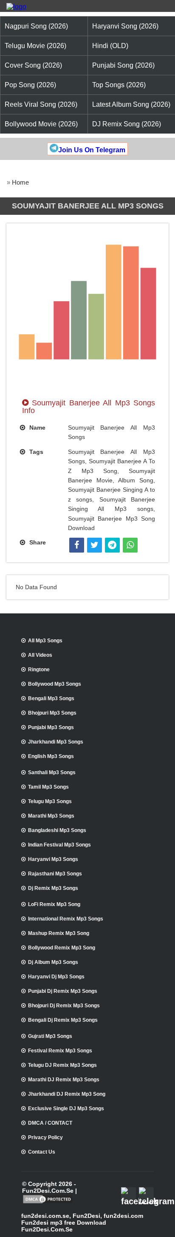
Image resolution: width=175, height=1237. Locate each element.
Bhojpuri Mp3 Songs (52, 713)
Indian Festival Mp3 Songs (59, 845)
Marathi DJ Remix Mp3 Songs (63, 1080)
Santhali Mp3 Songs (52, 772)
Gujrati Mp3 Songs (50, 1036)
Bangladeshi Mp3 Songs (57, 830)
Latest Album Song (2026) (131, 104)
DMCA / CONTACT (50, 1123)
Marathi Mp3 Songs (51, 816)
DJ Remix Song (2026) (126, 124)
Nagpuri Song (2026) (36, 26)
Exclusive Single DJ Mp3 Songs (66, 1109)
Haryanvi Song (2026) (125, 26)
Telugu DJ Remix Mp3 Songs (62, 1065)
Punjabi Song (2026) (123, 65)
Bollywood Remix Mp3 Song (61, 948)
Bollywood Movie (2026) (41, 124)
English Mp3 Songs (51, 756)
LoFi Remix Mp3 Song (54, 904)
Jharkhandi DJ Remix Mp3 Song (66, 1094)
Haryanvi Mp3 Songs (53, 859)
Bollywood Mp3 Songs (54, 684)
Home (20, 182)
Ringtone (39, 670)
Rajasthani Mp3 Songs (55, 874)
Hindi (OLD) (110, 45)
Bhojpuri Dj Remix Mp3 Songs (64, 1006)
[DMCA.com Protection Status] (47, 1203)
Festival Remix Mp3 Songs (60, 1051)
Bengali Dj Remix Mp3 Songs (63, 1020)
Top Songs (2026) (119, 84)
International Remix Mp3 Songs (65, 919)
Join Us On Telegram (91, 150)
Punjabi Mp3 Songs (51, 727)
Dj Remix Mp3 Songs (53, 888)
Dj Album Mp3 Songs (53, 962)
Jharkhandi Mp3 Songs (55, 742)
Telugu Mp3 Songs (50, 801)
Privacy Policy (45, 1137)
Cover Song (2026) (33, 65)
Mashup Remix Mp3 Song (58, 933)
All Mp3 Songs (45, 641)
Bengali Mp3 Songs (51, 698)
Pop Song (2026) (30, 84)
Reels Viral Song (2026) (41, 104)
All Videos (40, 655)
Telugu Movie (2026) (35, 45)
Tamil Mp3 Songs (48, 787)
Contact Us (41, 1152)
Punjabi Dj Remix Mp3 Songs (62, 991)
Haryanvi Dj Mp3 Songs (56, 977)
